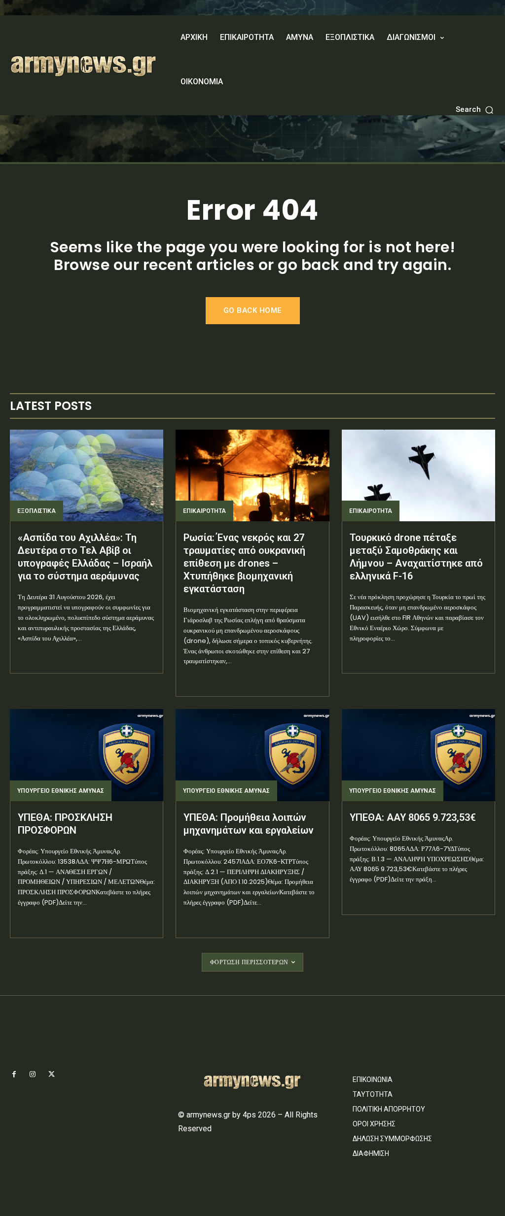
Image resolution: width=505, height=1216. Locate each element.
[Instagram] (32, 1074)
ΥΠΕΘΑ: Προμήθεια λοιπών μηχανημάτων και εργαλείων (248, 823)
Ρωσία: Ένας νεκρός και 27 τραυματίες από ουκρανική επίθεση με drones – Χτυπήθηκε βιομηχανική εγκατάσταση (244, 563)
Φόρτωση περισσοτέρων (249, 962)
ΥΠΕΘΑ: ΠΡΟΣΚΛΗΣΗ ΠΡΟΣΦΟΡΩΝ (65, 823)
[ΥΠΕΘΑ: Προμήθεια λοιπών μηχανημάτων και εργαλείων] (252, 755)
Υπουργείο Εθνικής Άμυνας (60, 790)
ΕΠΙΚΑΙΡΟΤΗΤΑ (204, 510)
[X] (51, 1074)
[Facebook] (14, 1074)
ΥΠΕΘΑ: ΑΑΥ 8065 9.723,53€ (413, 817)
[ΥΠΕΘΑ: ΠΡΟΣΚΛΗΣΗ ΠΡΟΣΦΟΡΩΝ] (86, 755)
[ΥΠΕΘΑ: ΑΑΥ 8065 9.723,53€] (418, 755)
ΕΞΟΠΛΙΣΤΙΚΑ (36, 510)
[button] (475, 109)
